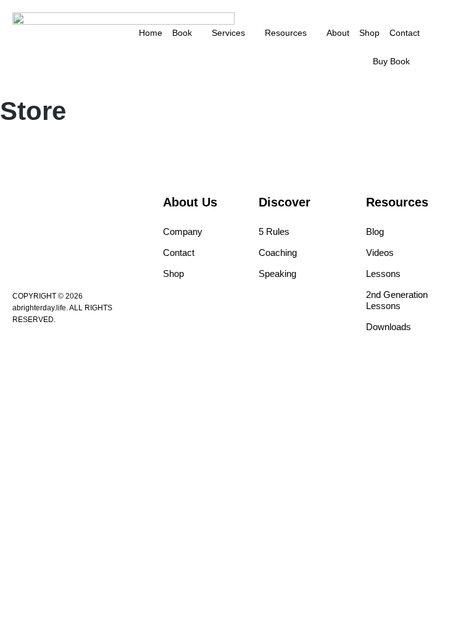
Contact (404, 33)
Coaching (278, 252)
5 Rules (274, 231)
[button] (452, 47)
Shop (369, 33)
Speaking (277, 273)
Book (182, 33)
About (337, 33)
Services (228, 33)
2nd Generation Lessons (397, 300)
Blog (375, 231)
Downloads (388, 326)
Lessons (383, 273)
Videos (380, 252)
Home (150, 33)
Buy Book (391, 61)
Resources (286, 33)
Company (182, 231)
